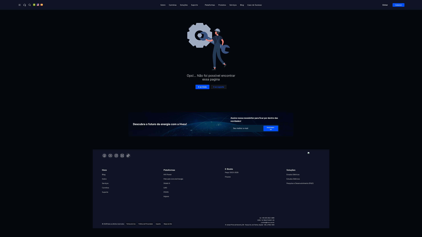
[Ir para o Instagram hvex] (116, 155)
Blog (242, 5)
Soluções (184, 5)
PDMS (166, 192)
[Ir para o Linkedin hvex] (122, 155)
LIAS (165, 188)
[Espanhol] (41, 5)
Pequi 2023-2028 (231, 172)
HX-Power (168, 174)
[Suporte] (25, 5)
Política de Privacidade (146, 224)
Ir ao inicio (202, 87)
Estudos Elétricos (293, 179)
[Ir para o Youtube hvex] (110, 155)
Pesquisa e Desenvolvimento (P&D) (299, 183)
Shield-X (167, 183)
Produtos (222, 5)
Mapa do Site (168, 224)
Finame (228, 177)
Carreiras (172, 5)
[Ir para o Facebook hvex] (104, 155)
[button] (314, 155)
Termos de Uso (131, 224)
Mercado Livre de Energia (173, 179)
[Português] (34, 5)
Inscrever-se (271, 128)
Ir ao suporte (218, 87)
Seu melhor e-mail (240, 128)
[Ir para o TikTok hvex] (128, 155)
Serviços (233, 5)
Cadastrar (398, 5)
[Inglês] (37, 5)
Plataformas (210, 5)
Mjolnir (166, 196)
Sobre (162, 5)
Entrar (385, 5)
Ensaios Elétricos (292, 174)
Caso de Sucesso (254, 5)
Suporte (194, 5)
